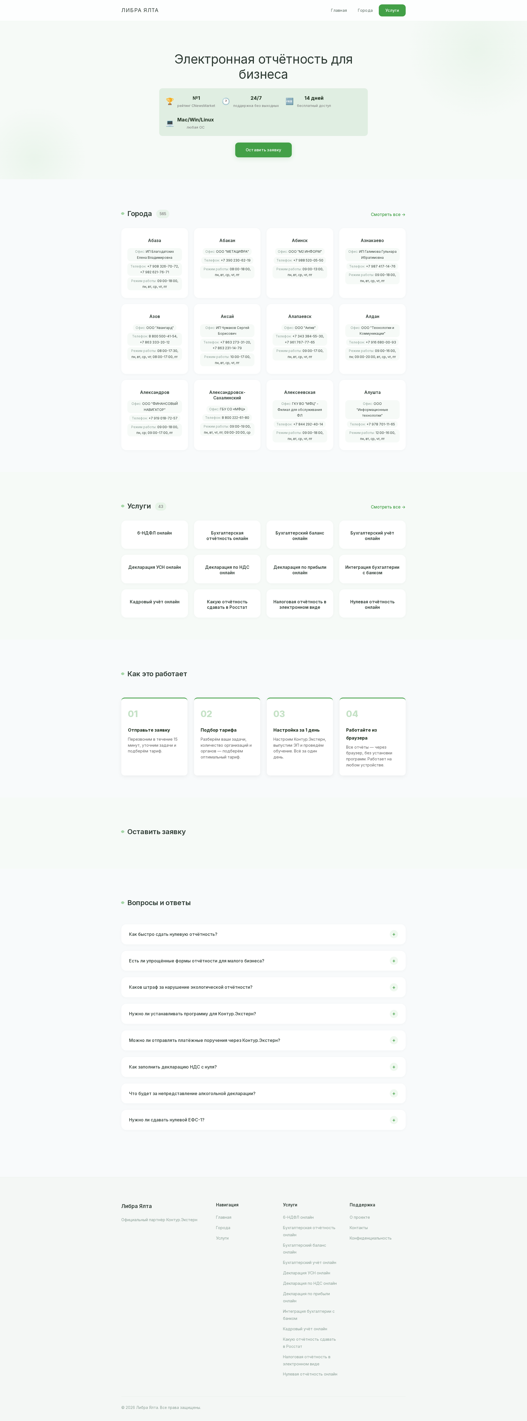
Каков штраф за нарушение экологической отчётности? (191, 987)
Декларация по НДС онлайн (310, 1283)
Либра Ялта (140, 10)
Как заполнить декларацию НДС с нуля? (173, 1067)
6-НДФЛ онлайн (298, 1217)
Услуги (392, 10)
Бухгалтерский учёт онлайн (309, 1262)
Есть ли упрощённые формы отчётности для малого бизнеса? (196, 961)
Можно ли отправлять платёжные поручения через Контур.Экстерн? (204, 1040)
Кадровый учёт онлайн (305, 1328)
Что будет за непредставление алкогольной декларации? (192, 1093)
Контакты (359, 1227)
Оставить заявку (264, 149)
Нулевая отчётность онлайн (310, 1374)
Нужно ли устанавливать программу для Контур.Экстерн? (192, 1013)
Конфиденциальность (371, 1238)
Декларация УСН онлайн (306, 1273)
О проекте (360, 1217)
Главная (339, 10)
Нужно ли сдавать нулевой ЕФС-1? (166, 1119)
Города (365, 10)
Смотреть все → (388, 214)
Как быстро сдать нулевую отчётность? (173, 934)
